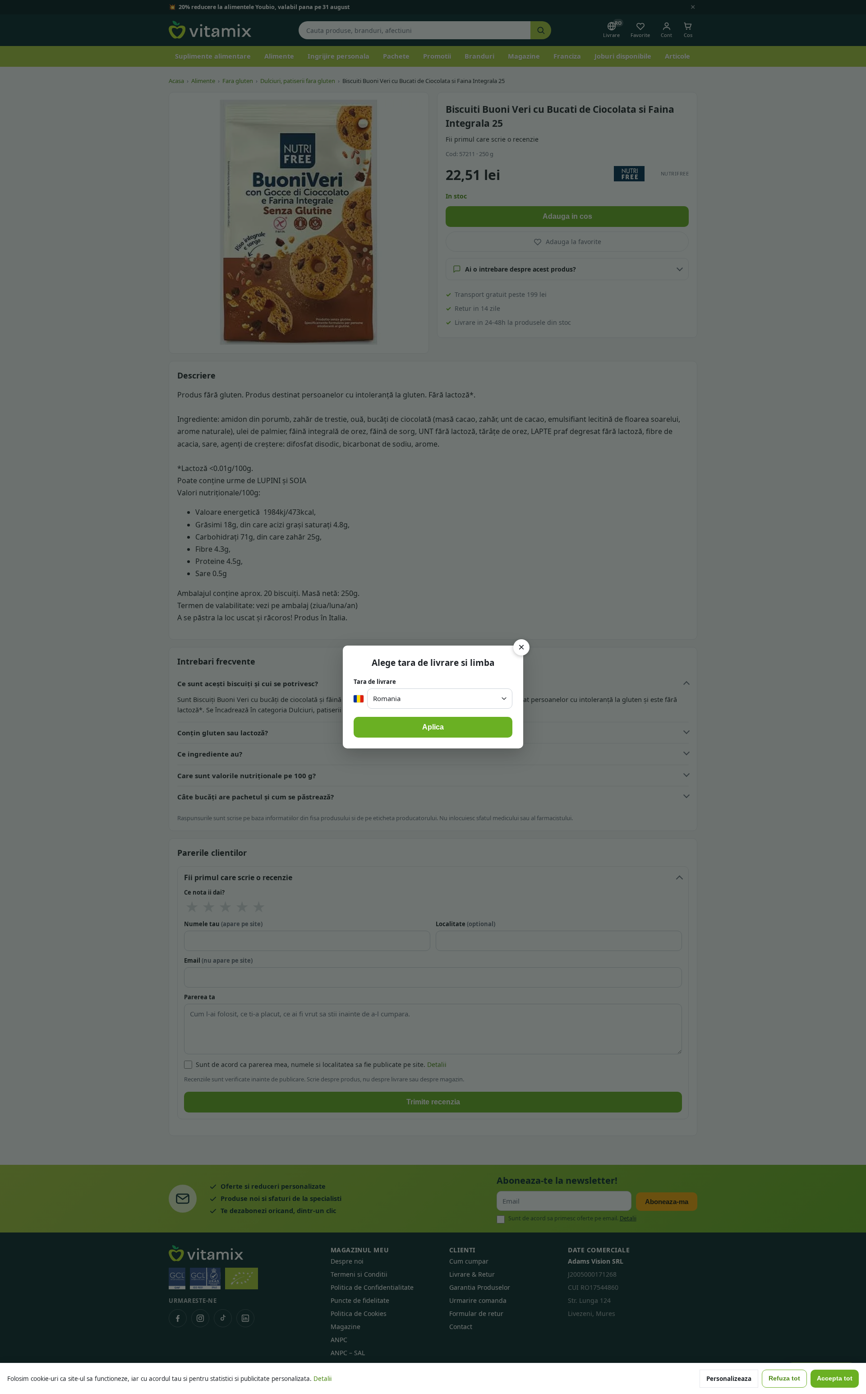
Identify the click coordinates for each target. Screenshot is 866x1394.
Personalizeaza (728, 1379)
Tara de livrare (375, 682)
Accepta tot (834, 1378)
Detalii (322, 1379)
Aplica (433, 727)
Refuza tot (784, 1378)
